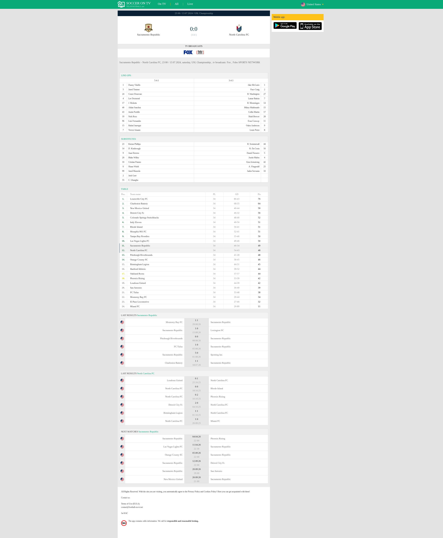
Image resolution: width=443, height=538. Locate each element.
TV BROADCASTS (193, 46)
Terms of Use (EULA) (130, 504)
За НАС (124, 513)
